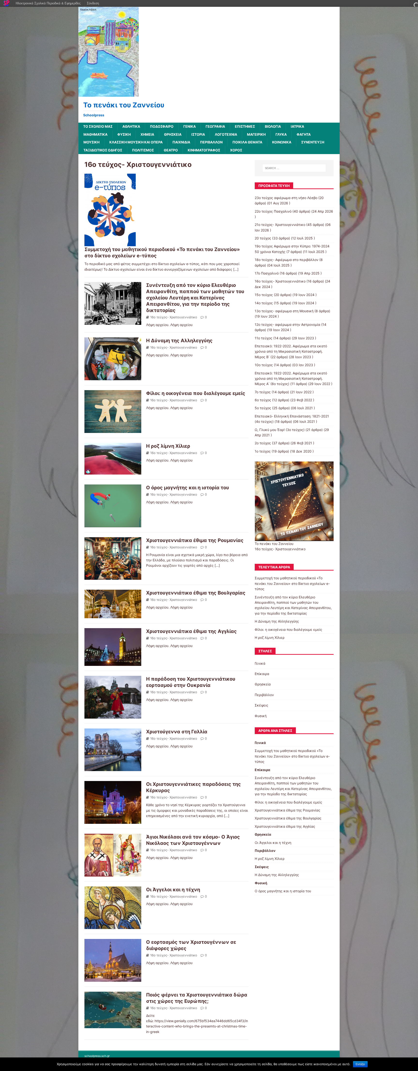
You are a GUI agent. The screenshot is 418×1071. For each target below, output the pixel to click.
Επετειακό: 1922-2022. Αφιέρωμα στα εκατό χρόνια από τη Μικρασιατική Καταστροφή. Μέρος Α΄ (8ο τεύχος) (291, 378)
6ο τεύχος (263, 400)
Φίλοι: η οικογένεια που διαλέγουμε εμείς (195, 393)
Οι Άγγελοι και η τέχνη (173, 889)
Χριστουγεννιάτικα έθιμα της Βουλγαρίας (196, 593)
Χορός (236, 150)
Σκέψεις (261, 705)
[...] (236, 269)
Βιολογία (273, 126)
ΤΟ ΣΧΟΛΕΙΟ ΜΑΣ (97, 126)
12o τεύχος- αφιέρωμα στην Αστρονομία (287, 324)
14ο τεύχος (264, 303)
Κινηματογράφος (204, 150)
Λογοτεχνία (226, 134)
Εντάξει (360, 1064)
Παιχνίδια (181, 142)
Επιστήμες (245, 126)
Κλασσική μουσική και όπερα (136, 142)
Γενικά (189, 126)
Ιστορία (198, 134)
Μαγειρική (256, 134)
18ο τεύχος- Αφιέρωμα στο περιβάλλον (286, 260)
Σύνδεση (93, 3)
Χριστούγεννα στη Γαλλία (176, 732)
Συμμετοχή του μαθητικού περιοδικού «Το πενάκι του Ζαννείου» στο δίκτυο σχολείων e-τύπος (292, 583)
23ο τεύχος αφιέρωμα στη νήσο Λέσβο (286, 198)
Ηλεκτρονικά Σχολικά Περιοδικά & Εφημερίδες (48, 3)
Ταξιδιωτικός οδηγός (102, 150)
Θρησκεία (172, 134)
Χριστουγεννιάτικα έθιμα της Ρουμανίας (195, 540)
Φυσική (124, 134)
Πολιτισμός (143, 150)
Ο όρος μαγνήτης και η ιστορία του (187, 488)
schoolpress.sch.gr (97, 1056)
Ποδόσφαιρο (161, 126)
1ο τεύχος (263, 451)
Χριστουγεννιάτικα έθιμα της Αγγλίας (191, 631)
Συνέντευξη (312, 142)
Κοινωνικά (281, 142)
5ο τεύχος (263, 408)
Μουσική (91, 142)
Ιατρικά (297, 126)
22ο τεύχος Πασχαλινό (273, 211)
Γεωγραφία (215, 126)
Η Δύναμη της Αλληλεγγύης (179, 340)
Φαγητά (304, 134)
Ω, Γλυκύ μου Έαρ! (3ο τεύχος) (280, 430)
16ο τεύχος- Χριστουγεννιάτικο (173, 317)
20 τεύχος (263, 238)
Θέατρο (171, 150)
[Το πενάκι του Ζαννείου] (108, 94)
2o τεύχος (263, 443)
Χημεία (147, 134)
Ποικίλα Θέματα (247, 142)
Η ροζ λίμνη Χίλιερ (168, 446)
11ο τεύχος (263, 338)
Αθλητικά (131, 126)
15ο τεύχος (264, 295)
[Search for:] (294, 168)
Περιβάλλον (211, 142)
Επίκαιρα (262, 674)
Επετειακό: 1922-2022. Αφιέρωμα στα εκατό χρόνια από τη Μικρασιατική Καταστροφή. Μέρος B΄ (291, 351)
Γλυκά (281, 134)
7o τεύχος (263, 392)
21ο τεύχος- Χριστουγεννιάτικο (280, 225)
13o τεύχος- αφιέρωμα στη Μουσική (284, 311)
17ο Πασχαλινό (267, 273)
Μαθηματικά (95, 134)
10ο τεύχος (264, 365)
